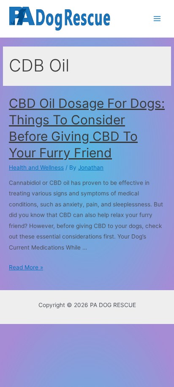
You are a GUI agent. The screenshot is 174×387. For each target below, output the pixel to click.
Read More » (26, 267)
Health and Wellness (36, 167)
